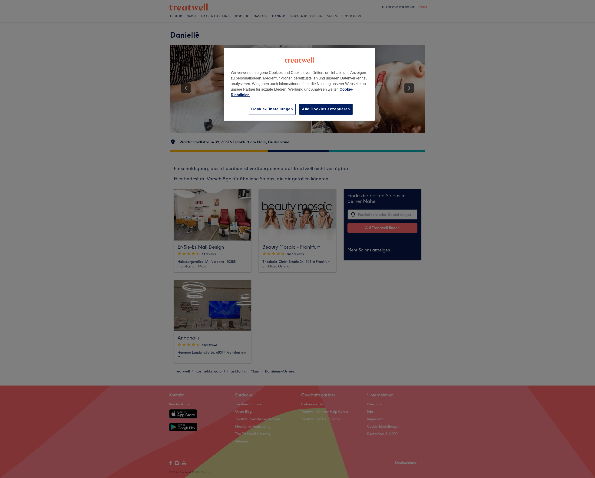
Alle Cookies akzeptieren (326, 109)
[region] (299, 84)
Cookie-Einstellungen (272, 109)
